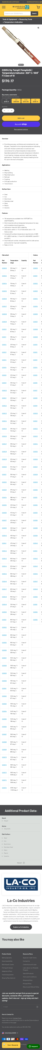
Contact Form (17, 1018)
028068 (4, 742)
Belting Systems (7, 958)
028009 (4, 322)
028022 (4, 406)
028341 (35, 551)
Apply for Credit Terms (30, 958)
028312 (35, 352)
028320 (35, 413)
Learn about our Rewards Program (30, 969)
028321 (35, 421)
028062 (4, 696)
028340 (35, 543)
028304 (35, 299)
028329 (35, 482)
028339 (35, 535)
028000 (4, 268)
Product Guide (6, 954)
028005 (4, 291)
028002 (4, 276)
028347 (35, 581)
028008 (4, 314)
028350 (35, 597)
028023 (4, 413)
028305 (35, 306)
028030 (4, 467)
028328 (35, 474)
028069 (4, 749)
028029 (4, 459)
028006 (4, 299)
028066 (4, 726)
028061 (4, 688)
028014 (4, 360)
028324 (35, 444)
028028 (4, 451)
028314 (35, 367)
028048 (4, 597)
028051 (4, 619)
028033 (4, 490)
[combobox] (17, 13)
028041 (4, 543)
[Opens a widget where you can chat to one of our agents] (33, 1046)
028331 (35, 497)
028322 (35, 429)
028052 (4, 627)
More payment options (21, 129)
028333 (35, 513)
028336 (35, 520)
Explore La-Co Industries (21, 927)
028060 (4, 681)
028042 (4, 551)
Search (34, 13)
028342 (35, 558)
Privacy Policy (27, 983)
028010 (4, 329)
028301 (35, 276)
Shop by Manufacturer (8, 978)
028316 (35, 383)
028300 (35, 268)
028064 (4, 711)
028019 (4, 383)
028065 (4, 719)
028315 (35, 375)
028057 (4, 658)
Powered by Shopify (21, 1044)
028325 (35, 451)
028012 (4, 344)
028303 (35, 291)
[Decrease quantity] (4, 110)
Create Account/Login (30, 964)
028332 (35, 505)
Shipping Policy (27, 980)
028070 (4, 757)
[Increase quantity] (11, 110)
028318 (35, 398)
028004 (4, 283)
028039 (4, 528)
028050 (4, 612)
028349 (35, 589)
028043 (4, 558)
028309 (35, 337)
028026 (4, 436)
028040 (4, 535)
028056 (4, 650)
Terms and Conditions (30, 977)
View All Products (28, 973)
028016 (4, 375)
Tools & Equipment (10, 19)
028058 (4, 665)
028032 (4, 482)
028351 (35, 604)
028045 (4, 574)
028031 (4, 474)
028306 (35, 314)
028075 (4, 788)
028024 (4, 421)
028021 (4, 398)
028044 (4, 566)
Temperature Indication (13, 22)
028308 (35, 329)
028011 (4, 337)
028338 (35, 528)
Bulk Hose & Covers (8, 964)
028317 (35, 390)
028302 (35, 283)
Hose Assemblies (7, 961)
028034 (4, 497)
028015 (4, 367)
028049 (4, 604)
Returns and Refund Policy (31, 987)
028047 (4, 589)
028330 (35, 490)
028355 (35, 619)
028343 (35, 566)
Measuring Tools (25, 19)
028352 (35, 612)
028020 (4, 390)
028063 (4, 704)
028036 (4, 513)
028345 (35, 574)
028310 (35, 344)
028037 (4, 520)
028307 (35, 322)
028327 (35, 467)
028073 (4, 772)
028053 (4, 635)
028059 (4, 673)
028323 (35, 436)
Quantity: (5, 106)
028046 (4, 581)
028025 (4, 429)
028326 (35, 459)
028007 (4, 306)
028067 (4, 734)
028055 (4, 642)
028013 (4, 352)
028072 (4, 765)
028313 (35, 360)
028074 (4, 780)
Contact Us (26, 961)
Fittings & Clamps (7, 968)
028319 (35, 406)
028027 (4, 444)
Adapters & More (7, 971)
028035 (4, 505)
